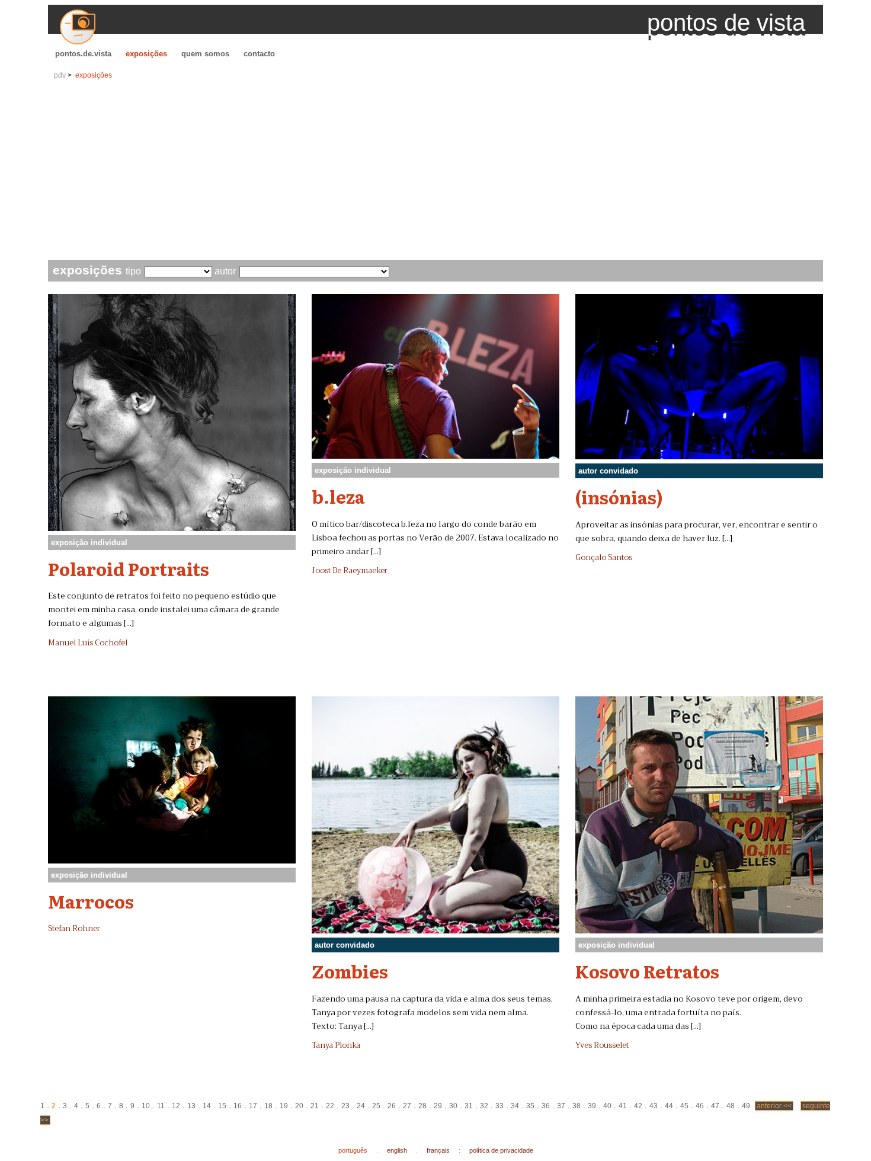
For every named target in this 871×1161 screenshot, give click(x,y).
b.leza (338, 496)
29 (438, 1106)
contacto (259, 53)
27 (407, 1106)
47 (715, 1106)
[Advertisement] (435, 171)
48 (730, 1106)
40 (607, 1106)
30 (453, 1106)
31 (469, 1106)
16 (237, 1106)
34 (515, 1106)
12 (176, 1106)
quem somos (205, 53)
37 (561, 1106)
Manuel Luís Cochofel (87, 643)
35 (530, 1106)
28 (422, 1106)
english (397, 1150)
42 (638, 1106)
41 (623, 1106)
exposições (146, 53)
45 (684, 1106)
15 (222, 1106)
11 (161, 1106)
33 (499, 1106)
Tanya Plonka (336, 1045)
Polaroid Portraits (128, 568)
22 (330, 1106)
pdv (60, 75)
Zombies (350, 971)
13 (191, 1106)
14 (207, 1106)
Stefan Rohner (74, 928)
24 (361, 1106)
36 (546, 1106)
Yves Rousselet (602, 1045)
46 (700, 1106)
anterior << (774, 1106)
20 (299, 1106)
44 (669, 1106)
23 (345, 1106)
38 (576, 1106)
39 (592, 1106)
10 (146, 1106)
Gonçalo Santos (603, 557)
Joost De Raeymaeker (350, 570)
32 (484, 1106)
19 (284, 1106)
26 (392, 1106)
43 (653, 1106)
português (352, 1150)
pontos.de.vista (83, 53)
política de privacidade (501, 1150)
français (438, 1150)
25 (376, 1106)
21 (314, 1106)
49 (746, 1106)
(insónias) (619, 497)
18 (268, 1106)
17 (253, 1106)
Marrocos (91, 901)
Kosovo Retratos (647, 971)
